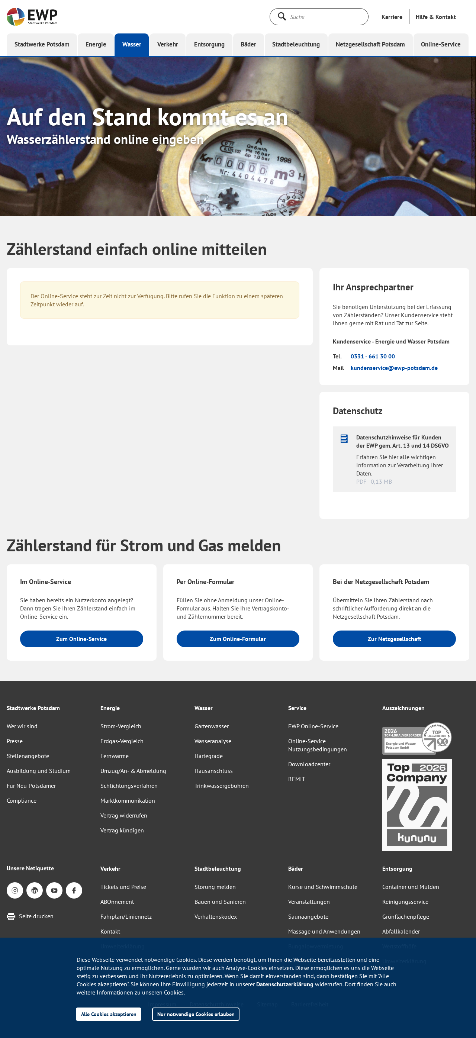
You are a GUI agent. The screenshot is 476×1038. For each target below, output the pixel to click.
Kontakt (110, 931)
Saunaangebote (308, 916)
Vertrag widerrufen (123, 815)
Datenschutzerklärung (284, 984)
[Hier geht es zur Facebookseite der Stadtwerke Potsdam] (74, 890)
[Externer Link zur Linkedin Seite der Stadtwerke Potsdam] (34, 890)
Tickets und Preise (123, 886)
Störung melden (215, 886)
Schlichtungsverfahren (129, 785)
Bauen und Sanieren (220, 901)
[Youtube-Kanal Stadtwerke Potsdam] (54, 890)
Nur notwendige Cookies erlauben (196, 1014)
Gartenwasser (211, 726)
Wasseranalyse (212, 741)
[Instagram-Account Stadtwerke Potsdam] (15, 890)
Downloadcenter (309, 764)
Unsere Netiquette (30, 868)
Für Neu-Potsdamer (31, 785)
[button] (436, 17)
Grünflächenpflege (405, 916)
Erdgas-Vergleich (122, 741)
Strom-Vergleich (120, 726)
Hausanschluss (213, 770)
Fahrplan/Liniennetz (126, 916)
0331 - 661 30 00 (373, 356)
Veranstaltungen (309, 901)
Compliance (21, 800)
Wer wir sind (22, 726)
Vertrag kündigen (122, 830)
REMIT (296, 779)
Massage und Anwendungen (324, 931)
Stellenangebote (28, 756)
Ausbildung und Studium (39, 770)
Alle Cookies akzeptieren (108, 1014)
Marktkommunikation (127, 800)
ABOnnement (117, 901)
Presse (15, 741)
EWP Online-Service (313, 726)
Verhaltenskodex (215, 916)
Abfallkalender (401, 931)
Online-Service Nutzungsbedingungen (317, 745)
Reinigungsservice (405, 901)
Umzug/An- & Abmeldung (133, 770)
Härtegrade (208, 756)
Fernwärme (114, 756)
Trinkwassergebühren (221, 785)
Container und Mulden (410, 886)
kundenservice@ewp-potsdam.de (394, 367)
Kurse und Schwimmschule (322, 886)
